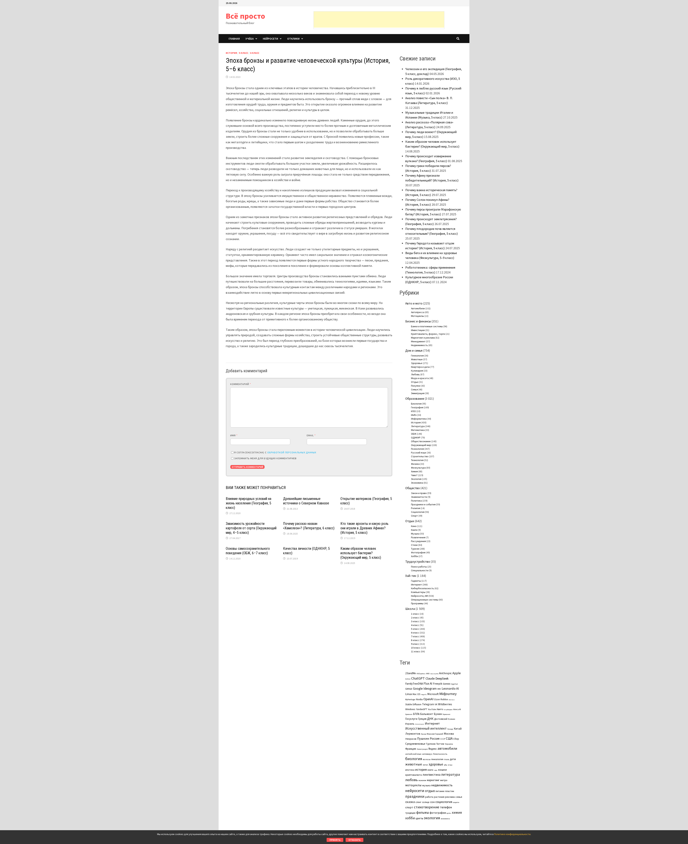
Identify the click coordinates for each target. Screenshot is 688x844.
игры (450, 764)
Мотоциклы (417, 316)
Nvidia (419, 699)
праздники (414, 796)
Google (418, 689)
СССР (442, 739)
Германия (446, 714)
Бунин (438, 714)
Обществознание (421, 441)
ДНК (430, 719)
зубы (445, 765)
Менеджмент (418, 341)
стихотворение (426, 807)
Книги (414, 529)
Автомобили (418, 308)
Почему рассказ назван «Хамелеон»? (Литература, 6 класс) (309, 525)
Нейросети (270, 38)
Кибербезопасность (422, 588)
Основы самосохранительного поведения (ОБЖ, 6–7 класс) (248, 550)
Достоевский (440, 718)
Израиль (409, 723)
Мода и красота (420, 378)
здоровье (436, 764)
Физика (415, 463)
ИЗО (413, 411)
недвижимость (441, 785)
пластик (449, 791)
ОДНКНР (415, 437)
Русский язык (418, 452)
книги (430, 769)
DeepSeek (441, 678)
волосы (427, 759)
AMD (428, 673)
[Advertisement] (379, 19)
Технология (417, 460)
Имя (234, 435)
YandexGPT (421, 709)
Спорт (414, 515)
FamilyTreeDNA (414, 683)
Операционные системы (424, 599)
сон (432, 802)
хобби (410, 818)
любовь (411, 779)
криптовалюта (413, 774)
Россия (434, 739)
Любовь (415, 374)
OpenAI (428, 699)
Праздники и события (423, 504)
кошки (442, 769)
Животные (417, 359)
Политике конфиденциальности (512, 834)
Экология (416, 479)
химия (457, 812)
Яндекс (432, 748)
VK (436, 704)
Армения (408, 714)
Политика (416, 500)
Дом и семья (413, 350)
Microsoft (433, 694)
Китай (458, 728)
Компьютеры (418, 592)
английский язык (413, 754)
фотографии (438, 812)
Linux (408, 694)
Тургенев (431, 743)
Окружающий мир (421, 445)
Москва (449, 734)
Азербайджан (448, 709)
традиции (410, 812)
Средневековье (415, 743)
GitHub (408, 688)
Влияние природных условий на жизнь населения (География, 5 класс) (248, 503)
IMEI (439, 689)
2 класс (415, 617)
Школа (410, 609)
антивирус (427, 754)
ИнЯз (414, 415)
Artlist (407, 679)
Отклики (293, 38)
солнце (425, 802)
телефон (446, 807)
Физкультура (418, 467)
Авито (440, 709)
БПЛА (416, 714)
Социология (417, 512)
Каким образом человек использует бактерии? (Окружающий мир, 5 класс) (360, 553)
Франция (410, 748)
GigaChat (454, 684)
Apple (456, 673)
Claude (430, 678)
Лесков (423, 734)
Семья (414, 389)
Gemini (446, 683)
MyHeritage (410, 699)
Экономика (417, 482)
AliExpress (421, 673)
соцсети (456, 802)
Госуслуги (411, 718)
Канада (450, 729)
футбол (449, 813)
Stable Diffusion (413, 704)
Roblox (444, 699)
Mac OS (417, 694)
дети (453, 759)
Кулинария (417, 370)
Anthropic (445, 673)
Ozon (437, 699)
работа (429, 796)
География (417, 407)
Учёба (249, 38)
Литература (418, 426)
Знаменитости (419, 496)
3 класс (415, 621)
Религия (415, 508)
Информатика (419, 418)
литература (450, 774)
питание (440, 791)
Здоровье (416, 363)
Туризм (415, 548)
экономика (445, 818)
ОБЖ (413, 433)
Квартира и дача (420, 366)
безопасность (440, 754)
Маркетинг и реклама (423, 337)
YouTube (432, 709)
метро (443, 780)
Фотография (418, 552)
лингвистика (431, 775)
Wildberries (445, 704)
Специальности (419, 570)
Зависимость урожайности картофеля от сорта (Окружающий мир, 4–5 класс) (251, 528)
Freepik (437, 683)
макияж (422, 780)
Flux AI (428, 683)
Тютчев (440, 743)
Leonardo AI (450, 688)
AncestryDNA (434, 674)
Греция (422, 718)
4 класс (415, 625)
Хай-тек (410, 576)
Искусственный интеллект (426, 728)
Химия (414, 471)
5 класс (243, 53)
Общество (412, 488)
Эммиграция (417, 393)
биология (413, 758)
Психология (417, 448)
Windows (410, 709)
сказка (410, 802)
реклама (450, 796)
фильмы (422, 812)
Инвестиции (418, 330)
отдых (430, 790)
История (231, 53)
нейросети (414, 790)
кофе (435, 770)
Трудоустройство (417, 561)
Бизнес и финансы (418, 321)
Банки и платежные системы (427, 326)
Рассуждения (418, 541)
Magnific (424, 694)
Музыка (415, 533)
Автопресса (417, 312)
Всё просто (245, 16)
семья (458, 796)
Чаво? (414, 475)
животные (413, 764)
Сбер (456, 738)
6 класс (254, 53)
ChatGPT (418, 678)
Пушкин (423, 738)
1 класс (415, 613)
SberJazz (452, 700)
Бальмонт (426, 714)
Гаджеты (416, 580)
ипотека (409, 769)
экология (432, 817)
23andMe (410, 673)
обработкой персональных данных (291, 452)
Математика (418, 430)
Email (311, 435)
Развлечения (418, 537)
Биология (416, 403)
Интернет (416, 584)
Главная (234, 38)
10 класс (415, 647)
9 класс (415, 644)
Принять (334, 839)
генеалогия (437, 759)
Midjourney (448, 693)
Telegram (428, 704)
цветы (419, 818)
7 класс (415, 636)
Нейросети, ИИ (419, 595)
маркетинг (433, 780)
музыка (426, 785)
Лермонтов (412, 733)
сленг (418, 802)
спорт (409, 807)
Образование (414, 398)
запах (425, 764)
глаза (446, 759)
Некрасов (410, 738)
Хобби (414, 556)
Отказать (354, 839)
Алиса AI (457, 709)
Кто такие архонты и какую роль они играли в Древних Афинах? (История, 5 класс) (364, 528)
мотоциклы (413, 785)
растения (439, 796)
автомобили (447, 748)
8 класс (415, 640)
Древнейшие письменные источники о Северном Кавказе (306, 501)
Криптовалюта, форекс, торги (428, 333)
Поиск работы (419, 566)
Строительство (419, 456)
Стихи (414, 545)
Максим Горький (435, 733)
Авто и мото (413, 303)
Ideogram (430, 688)
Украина (449, 744)
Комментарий (240, 384)
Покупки (415, 385)
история (421, 769)
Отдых (414, 382)
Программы (417, 603)
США (449, 738)
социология (443, 802)
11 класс (415, 651)
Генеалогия (417, 355)
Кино (414, 526)
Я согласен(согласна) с (275, 452)
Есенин (451, 719)
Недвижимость (419, 345)
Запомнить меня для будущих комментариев (265, 458)
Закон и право (419, 493)
